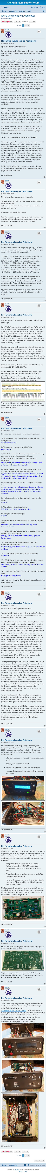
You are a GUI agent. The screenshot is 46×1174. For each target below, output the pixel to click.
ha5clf (10, 18)
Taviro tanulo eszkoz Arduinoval (18, 15)
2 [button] (25, 26)
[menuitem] (6, 7)
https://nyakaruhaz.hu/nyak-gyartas (13, 1010)
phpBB (17, 1169)
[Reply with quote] (39, 31)
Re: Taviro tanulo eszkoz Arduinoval (18, 41)
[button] (28, 25)
